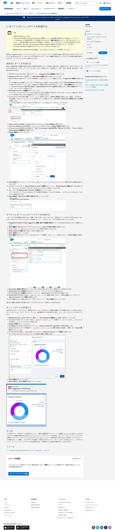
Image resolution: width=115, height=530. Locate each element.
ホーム (19, 9)
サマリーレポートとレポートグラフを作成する (97, 38)
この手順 (56, 42)
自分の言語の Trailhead (47, 50)
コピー (48, 78)
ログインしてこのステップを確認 (18, 473)
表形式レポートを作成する (94, 34)
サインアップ (105, 9)
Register (66, 17)
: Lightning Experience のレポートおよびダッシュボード (29, 450)
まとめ (88, 44)
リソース (89, 47)
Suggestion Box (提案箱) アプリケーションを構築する (19, 13)
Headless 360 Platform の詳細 (94, 90)
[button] (47, 13)
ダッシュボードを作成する (94, 41)
